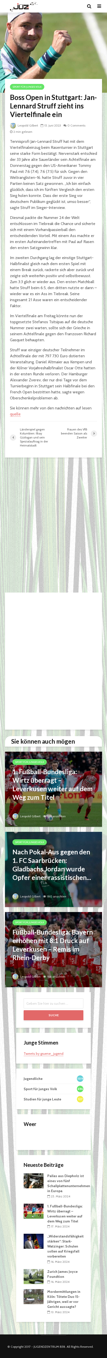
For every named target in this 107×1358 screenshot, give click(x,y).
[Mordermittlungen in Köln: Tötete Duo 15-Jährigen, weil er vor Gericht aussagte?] (34, 1296)
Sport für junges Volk (27, 86)
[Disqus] (53, 525)
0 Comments (76, 125)
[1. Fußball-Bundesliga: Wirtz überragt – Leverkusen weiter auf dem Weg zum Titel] (53, 788)
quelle (15, 414)
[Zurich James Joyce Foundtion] (34, 1276)
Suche (54, 1015)
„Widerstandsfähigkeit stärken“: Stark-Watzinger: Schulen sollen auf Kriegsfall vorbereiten (65, 1246)
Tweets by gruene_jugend (43, 1053)
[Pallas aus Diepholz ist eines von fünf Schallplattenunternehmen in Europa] (34, 1180)
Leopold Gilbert (27, 125)
